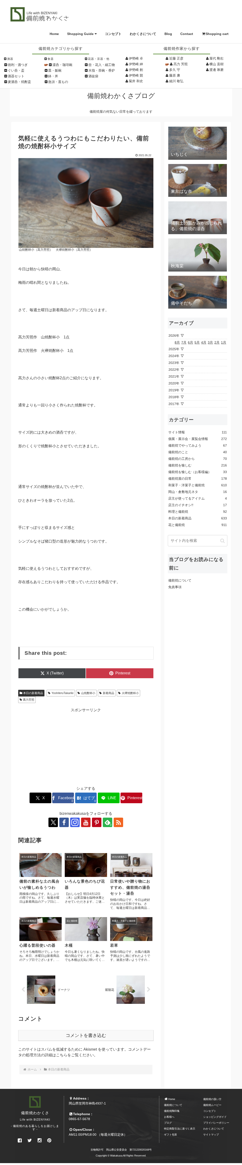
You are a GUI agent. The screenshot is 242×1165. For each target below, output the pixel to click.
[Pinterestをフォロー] (96, 822)
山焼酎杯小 (88, 693)
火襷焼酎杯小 (130, 693)
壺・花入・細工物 (101, 65)
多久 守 (174, 70)
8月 (177, 342)
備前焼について (179, 580)
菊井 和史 (136, 81)
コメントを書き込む (86, 1035)
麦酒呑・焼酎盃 (19, 82)
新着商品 (108, 693)
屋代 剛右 (216, 58)
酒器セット (16, 76)
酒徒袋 (93, 76)
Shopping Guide (80, 34)
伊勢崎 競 (136, 75)
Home (54, 34)
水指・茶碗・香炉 (101, 70)
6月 (190, 342)
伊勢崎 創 (136, 70)
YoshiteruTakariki (62, 693)
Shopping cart (217, 34)
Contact (186, 34)
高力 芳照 (180, 64)
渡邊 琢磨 (216, 70)
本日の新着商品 (33, 693)
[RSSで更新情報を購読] (118, 822)
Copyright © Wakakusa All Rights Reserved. (121, 1155)
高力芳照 (28, 699)
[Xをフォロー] (53, 822)
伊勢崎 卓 (136, 58)
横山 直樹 (216, 64)
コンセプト (113, 34)
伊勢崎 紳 (136, 64)
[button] (222, 541)
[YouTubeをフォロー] (86, 822)
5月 (197, 342)
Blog (168, 34)
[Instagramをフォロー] (75, 822)
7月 (183, 342)
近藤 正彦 (176, 58)
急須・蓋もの (58, 82)
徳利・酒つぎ (18, 65)
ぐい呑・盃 (16, 70)
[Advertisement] (86, 746)
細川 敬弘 (176, 81)
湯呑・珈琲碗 (62, 65)
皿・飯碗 (54, 70)
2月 (217, 342)
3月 (210, 342)
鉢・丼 (53, 76)
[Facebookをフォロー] (64, 822)
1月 (223, 342)
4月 (203, 342)
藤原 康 (174, 75)
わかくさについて (143, 34)
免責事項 (175, 587)
